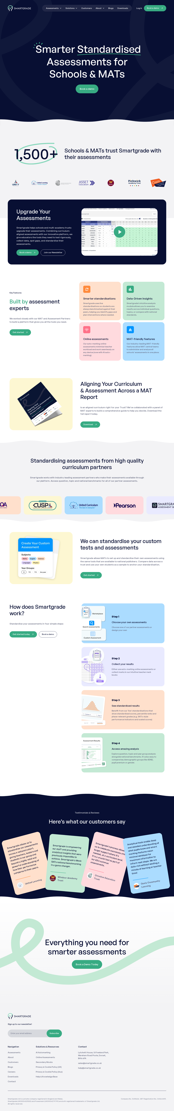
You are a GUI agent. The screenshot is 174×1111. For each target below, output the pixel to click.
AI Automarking (43, 1052)
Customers (86, 8)
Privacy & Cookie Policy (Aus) (49, 1072)
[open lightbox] (119, 232)
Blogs (110, 8)
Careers (11, 1072)
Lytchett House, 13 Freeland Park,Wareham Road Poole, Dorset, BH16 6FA (93, 1055)
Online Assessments (45, 1057)
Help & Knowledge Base (46, 1076)
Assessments (14, 1052)
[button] (54, 8)
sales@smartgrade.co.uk (90, 1063)
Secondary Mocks (44, 1062)
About (11, 1057)
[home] (19, 8)
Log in (139, 8)
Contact (12, 1081)
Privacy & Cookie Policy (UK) (49, 1067)
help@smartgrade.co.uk (89, 1068)
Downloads (122, 8)
